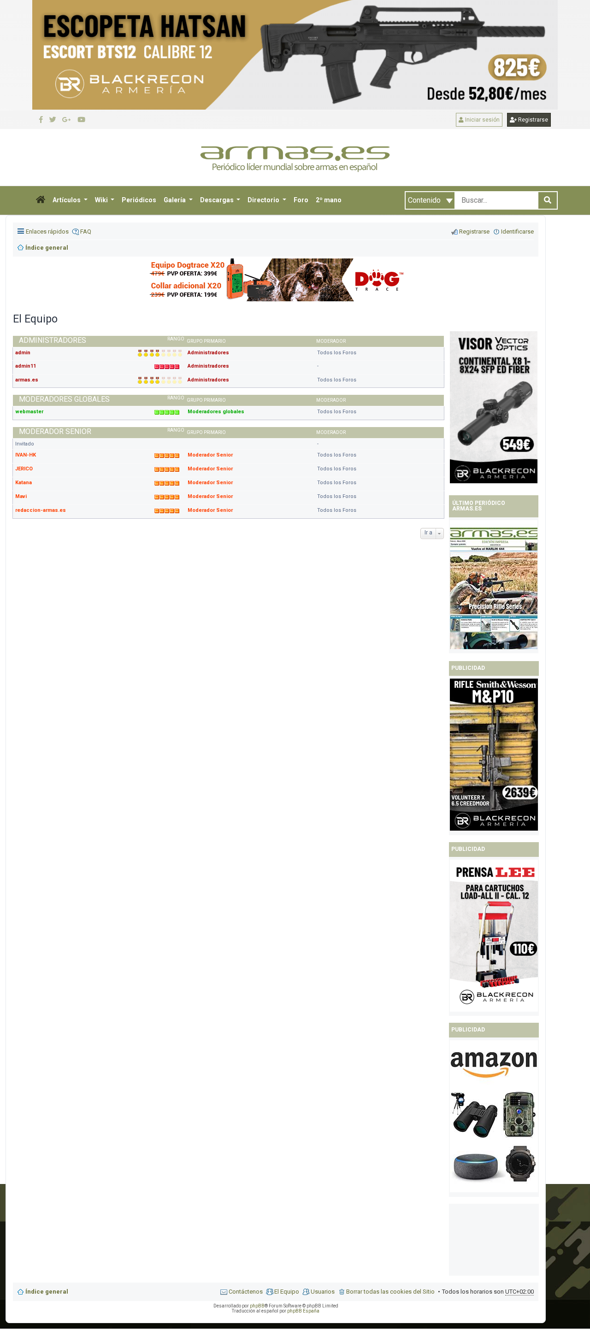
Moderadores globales (64, 399)
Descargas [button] (217, 200)
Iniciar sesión (482, 120)
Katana (23, 483)
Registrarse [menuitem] (474, 231)
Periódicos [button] (139, 200)
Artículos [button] (67, 200)
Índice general (46, 1291)
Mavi (21, 496)
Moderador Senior (55, 431)
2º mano (329, 200)
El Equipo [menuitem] (286, 1291)
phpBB (257, 1305)
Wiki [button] (102, 200)
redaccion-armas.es (40, 510)
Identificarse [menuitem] (517, 231)
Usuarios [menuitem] (323, 1291)
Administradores (52, 340)
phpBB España (303, 1310)
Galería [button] (175, 200)
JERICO (24, 469)
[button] (40, 200)
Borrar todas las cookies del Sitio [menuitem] (390, 1291)
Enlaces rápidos (47, 231)
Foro (301, 200)
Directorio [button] (264, 200)
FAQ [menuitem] (85, 231)
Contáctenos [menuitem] (246, 1291)
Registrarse (532, 120)
